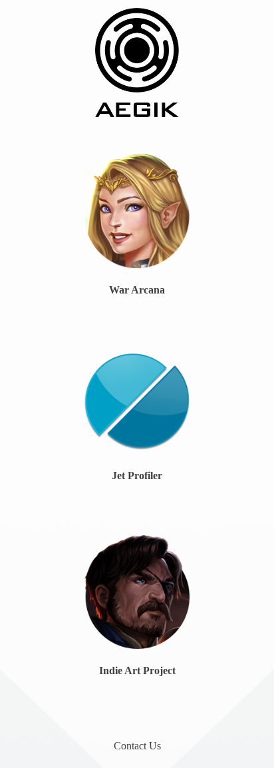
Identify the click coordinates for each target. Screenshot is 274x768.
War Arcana (137, 289)
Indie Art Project (137, 670)
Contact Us (137, 745)
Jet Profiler (137, 475)
